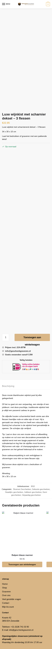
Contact (5, 603)
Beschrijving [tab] (8, 386)
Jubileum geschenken (33, 492)
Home (5, 584)
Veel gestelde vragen (11, 599)
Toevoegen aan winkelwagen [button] (22, 564)
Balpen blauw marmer (22, 555)
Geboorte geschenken (41, 489)
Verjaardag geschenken (31, 495)
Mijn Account (8, 607)
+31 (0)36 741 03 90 (20, 627)
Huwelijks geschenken (14, 492)
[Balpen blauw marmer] (22, 531)
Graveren (6, 591)
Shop (4, 587)
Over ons (6, 595)
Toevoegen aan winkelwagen (32, 338)
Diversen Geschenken (22, 489)
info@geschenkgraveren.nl (21, 630)
